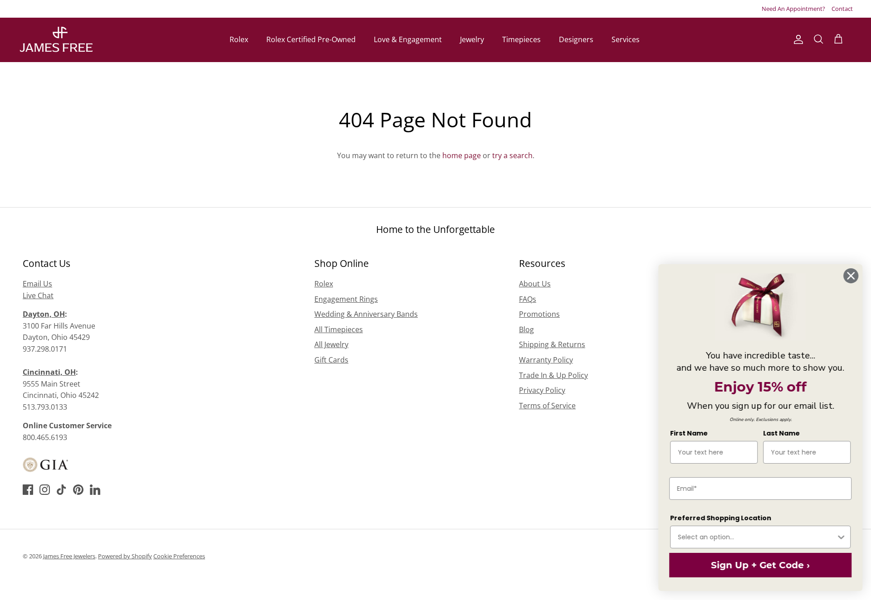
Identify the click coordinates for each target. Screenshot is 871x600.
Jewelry (472, 39)
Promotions (539, 314)
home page (461, 155)
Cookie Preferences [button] (179, 556)
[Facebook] (28, 489)
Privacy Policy (542, 390)
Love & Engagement (408, 39)
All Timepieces (338, 329)
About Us (535, 284)
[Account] (796, 39)
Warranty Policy (546, 360)
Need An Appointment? (793, 9)
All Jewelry (331, 344)
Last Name (781, 433)
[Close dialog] (850, 276)
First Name (688, 433)
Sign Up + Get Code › (759, 565)
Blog (526, 329)
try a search (512, 155)
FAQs (527, 299)
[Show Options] (840, 537)
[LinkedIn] (95, 489)
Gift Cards (331, 360)
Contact (842, 9)
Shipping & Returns (552, 344)
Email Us (37, 284)
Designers (576, 39)
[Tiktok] (61, 489)
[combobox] (756, 537)
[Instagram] (44, 489)
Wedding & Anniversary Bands (366, 314)
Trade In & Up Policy (553, 375)
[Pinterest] (78, 489)
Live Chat (38, 295)
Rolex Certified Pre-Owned (311, 39)
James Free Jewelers (69, 556)
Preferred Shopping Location (720, 518)
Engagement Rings (346, 299)
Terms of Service (547, 406)
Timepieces (521, 39)
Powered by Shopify (125, 556)
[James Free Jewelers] (55, 40)
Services (626, 39)
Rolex (239, 39)
